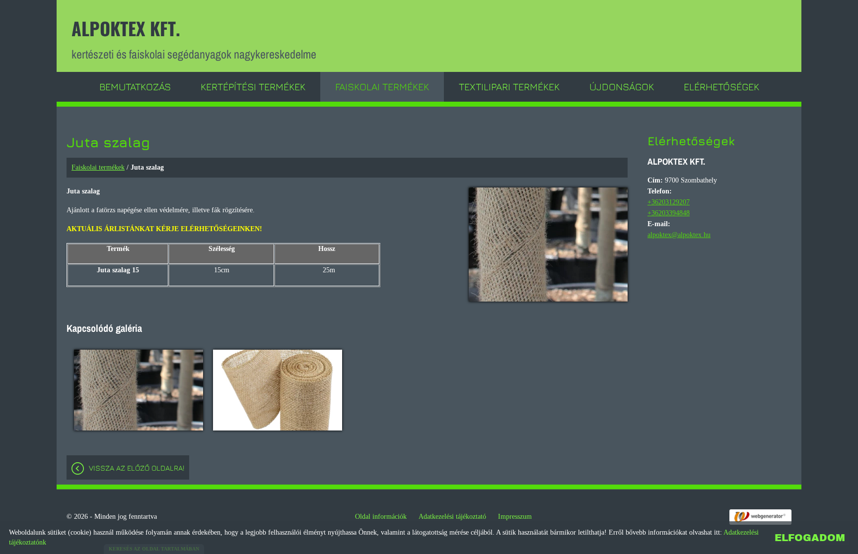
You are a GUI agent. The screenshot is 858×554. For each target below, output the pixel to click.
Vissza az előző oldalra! (136, 468)
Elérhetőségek (721, 86)
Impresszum (515, 516)
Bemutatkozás (135, 86)
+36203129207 (668, 202)
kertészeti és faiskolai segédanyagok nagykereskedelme (194, 38)
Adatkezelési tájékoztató (452, 516)
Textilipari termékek (509, 86)
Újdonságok (621, 86)
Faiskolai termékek (382, 86)
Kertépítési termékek (253, 86)
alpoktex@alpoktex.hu (679, 235)
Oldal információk (381, 516)
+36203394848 (668, 213)
